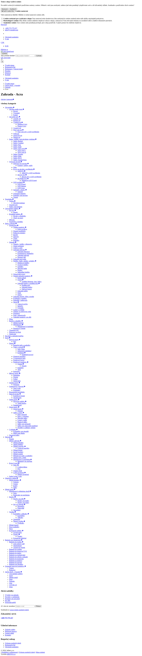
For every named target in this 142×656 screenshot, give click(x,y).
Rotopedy (16, 371)
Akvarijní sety (14, 117)
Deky (15, 465)
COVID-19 (13, 585)
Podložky (20, 368)
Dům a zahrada (10, 223)
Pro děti (7, 600)
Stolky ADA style (19, 149)
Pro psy (12, 210)
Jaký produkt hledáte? (8, 55)
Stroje (15, 302)
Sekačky (20, 306)
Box (14, 341)
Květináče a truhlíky (20, 298)
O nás (7, 39)
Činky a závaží (18, 347)
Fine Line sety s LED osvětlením (28, 132)
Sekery (19, 295)
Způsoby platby (10, 629)
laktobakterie (17, 546)
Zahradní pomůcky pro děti (22, 317)
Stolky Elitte (17, 156)
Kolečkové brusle (19, 396)
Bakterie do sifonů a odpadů (18, 557)
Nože (19, 293)
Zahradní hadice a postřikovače (27, 283)
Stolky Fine (17, 145)
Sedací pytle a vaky (15, 476)
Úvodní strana (9, 65)
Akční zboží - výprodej (13, 572)
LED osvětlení (18, 182)
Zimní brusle (17, 409)
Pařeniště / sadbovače (20, 300)
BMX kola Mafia (19, 433)
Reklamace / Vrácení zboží (14, 69)
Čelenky (16, 482)
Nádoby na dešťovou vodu (22, 311)
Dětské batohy (14, 525)
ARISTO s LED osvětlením (31, 173)
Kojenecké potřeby (15, 531)
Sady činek (21, 349)
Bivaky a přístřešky (19, 216)
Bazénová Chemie (19, 328)
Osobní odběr (9, 633)
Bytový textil (13, 463)
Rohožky (16, 240)
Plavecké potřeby (19, 401)
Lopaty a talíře (22, 420)
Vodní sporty (13, 399)
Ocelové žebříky (22, 265)
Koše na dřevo (22, 229)
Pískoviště (20, 508)
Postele (11, 439)
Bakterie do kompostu (16, 559)
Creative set (17, 128)
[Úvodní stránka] (7, 51)
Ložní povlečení (18, 473)
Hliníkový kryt (22, 124)
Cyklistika (12, 429)
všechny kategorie (7, 99)
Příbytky (12, 220)
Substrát (20, 192)
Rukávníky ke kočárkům (21, 495)
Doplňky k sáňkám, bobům (26, 428)
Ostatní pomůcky (19, 227)
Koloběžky (21, 516)
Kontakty (8, 635)
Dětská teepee (17, 450)
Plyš (18, 469)
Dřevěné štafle (22, 268)
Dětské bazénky (18, 323)
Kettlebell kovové (27, 355)
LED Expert (21, 184)
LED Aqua (21, 188)
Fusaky (16, 534)
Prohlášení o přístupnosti (10, 652)
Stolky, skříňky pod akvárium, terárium (22, 139)
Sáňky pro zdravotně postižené (27, 426)
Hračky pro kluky (23, 502)
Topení (15, 197)
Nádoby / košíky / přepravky (22, 244)
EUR (6, 46)
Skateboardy (17, 398)
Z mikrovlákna (22, 467)
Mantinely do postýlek (24, 461)
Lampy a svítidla (18, 310)
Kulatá (15, 115)
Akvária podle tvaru (16, 109)
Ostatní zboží (17, 471)
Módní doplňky (14, 480)
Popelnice (16, 313)
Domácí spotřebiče (19, 231)
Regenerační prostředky (17, 392)
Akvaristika (9, 107)
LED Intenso (21, 186)
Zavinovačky (17, 532)
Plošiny (19, 270)
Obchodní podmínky (12, 37)
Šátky (15, 487)
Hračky (11, 497)
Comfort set (17, 122)
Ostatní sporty (14, 383)
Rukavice (12, 570)
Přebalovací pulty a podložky (22, 456)
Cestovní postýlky (23, 448)
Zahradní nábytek (19, 250)
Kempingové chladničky (25, 253)
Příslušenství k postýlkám (21, 459)
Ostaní (19, 280)
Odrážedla (16, 519)
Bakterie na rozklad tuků (17, 555)
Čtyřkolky (20, 523)
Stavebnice (16, 510)
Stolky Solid (17, 147)
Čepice (15, 484)
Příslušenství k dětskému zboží (19, 491)
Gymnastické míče (19, 358)
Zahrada (12, 242)
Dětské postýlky (18, 446)
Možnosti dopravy (11, 631)
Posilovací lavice (18, 360)
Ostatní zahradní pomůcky (22, 276)
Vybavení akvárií (15, 162)
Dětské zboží (9, 489)
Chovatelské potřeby (12, 208)
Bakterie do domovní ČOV (18, 551)
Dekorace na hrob (15, 332)
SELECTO (21, 175)
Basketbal (16, 375)
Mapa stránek (40, 652)
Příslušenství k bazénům (25, 326)
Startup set (16, 137)
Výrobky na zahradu (12, 595)
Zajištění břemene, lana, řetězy (32, 281)
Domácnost (13, 225)
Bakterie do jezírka (15, 542)
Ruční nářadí (21, 278)
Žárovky (16, 237)
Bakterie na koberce (15, 561)
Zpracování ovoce (19, 274)
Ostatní (20, 364)
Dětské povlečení (23, 474)
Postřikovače (26, 285)
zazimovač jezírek (19, 547)
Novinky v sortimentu (12, 597)
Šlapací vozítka (18, 521)
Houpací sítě (21, 257)
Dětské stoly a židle (19, 458)
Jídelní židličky (18, 444)
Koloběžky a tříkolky (20, 514)
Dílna (11, 319)
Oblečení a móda (11, 478)
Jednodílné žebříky (23, 272)
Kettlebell (20, 353)
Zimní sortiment (18, 246)
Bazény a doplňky (15, 321)
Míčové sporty (14, 373)
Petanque (16, 384)
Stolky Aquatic (18, 154)
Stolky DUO (17, 158)
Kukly (15, 486)
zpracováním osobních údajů (19, 610)
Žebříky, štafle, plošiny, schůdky (24, 261)
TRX (19, 370)
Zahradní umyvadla (19, 259)
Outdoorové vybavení (16, 386)
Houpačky (20, 506)
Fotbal (15, 379)
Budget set (16, 120)
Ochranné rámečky (19, 193)
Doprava (8, 73)
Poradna (7, 71)
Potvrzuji (4, 24)
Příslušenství (17, 325)
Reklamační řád (10, 67)
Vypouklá (16, 113)
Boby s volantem (23, 416)
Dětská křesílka (18, 443)
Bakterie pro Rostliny (16, 564)
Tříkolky (20, 517)
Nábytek (8, 437)
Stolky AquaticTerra (20, 160)
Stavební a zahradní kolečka (14, 336)
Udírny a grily (18, 248)
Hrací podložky (14, 527)
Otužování (12, 334)
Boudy (15, 212)
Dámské (20, 411)
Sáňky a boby (18, 413)
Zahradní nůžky (22, 291)
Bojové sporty (14, 340)
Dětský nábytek (14, 441)
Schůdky (20, 266)
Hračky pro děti (18, 499)
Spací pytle (17, 388)
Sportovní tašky (14, 435)
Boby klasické (22, 414)
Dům (10, 579)
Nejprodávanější (10, 602)
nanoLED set (17, 135)
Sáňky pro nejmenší (23, 424)
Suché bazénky (18, 452)
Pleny (11, 529)
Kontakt (7, 75)
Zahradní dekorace (23, 252)
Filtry (15, 167)
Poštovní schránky (19, 233)
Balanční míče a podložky (21, 345)
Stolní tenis (17, 381)
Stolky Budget (18, 141)
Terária (11, 201)
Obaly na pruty (18, 218)
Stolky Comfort (18, 143)
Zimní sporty (13, 407)
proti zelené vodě (19, 544)
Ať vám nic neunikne (8, 606)
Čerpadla (20, 308)
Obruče (24, 366)
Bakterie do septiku (15, 549)
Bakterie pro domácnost (13, 540)
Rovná (15, 111)
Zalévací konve (27, 289)
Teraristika (8, 199)
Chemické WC (14, 330)
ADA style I (21, 150)
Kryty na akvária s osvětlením (23, 169)
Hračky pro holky (23, 501)
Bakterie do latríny (15, 553)
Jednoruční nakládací (24, 351)
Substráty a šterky (19, 190)
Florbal (15, 377)
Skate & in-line (14, 394)
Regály (15, 235)
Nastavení (5, 9)
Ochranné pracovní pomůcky (15, 566)
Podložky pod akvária (20, 195)
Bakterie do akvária (15, 562)
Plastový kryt (21, 126)
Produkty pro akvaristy (12, 599)
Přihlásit (38, 606)
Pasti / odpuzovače (19, 315)
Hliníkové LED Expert (29, 180)
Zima (11, 587)
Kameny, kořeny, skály (25, 165)
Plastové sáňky (22, 422)
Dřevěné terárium (19, 203)
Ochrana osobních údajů (13, 643)
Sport (7, 338)
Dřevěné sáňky (22, 418)
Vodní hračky (21, 403)
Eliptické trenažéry (19, 356)
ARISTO (20, 171)
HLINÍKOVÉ (22, 178)
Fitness (11, 343)
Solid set (16, 134)
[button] (2, 42)
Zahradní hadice (27, 287)
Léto (10, 583)
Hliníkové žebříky (23, 263)
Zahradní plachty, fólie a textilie (23, 296)
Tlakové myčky (22, 304)
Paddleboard (17, 405)
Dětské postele (18, 454)
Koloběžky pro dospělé (21, 431)
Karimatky (16, 390)
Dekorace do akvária (20, 163)
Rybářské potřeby (15, 214)
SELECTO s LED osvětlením (31, 177)
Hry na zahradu (18, 504)
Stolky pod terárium (15, 207)
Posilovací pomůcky (20, 362)
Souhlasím (13, 9)
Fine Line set (17, 130)
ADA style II (21, 152)
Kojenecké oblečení (19, 538)
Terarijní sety (13, 205)
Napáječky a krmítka (16, 222)
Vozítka (12, 512)
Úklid (15, 238)
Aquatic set (17, 119)
